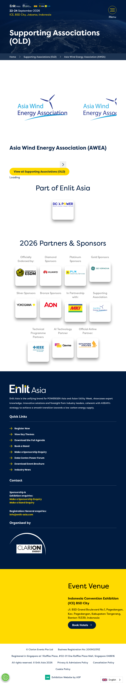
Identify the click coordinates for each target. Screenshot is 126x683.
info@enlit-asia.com (21, 514)
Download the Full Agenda (29, 440)
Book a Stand (21, 446)
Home (13, 56)
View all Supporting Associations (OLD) (39, 171)
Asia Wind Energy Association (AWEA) (84, 56)
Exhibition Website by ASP (66, 677)
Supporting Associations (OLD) (40, 56)
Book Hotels (80, 625)
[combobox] (111, 680)
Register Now (22, 428)
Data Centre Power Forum (29, 457)
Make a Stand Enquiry (22, 502)
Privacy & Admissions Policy (72, 662)
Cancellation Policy (103, 662)
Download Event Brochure (29, 463)
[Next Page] (63, 164)
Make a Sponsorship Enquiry (30, 451)
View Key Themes (24, 434)
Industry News (22, 469)
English (112, 679)
